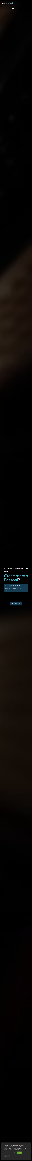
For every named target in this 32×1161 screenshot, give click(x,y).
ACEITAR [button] (19, 1152)
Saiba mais (7, 1156)
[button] (13, 8)
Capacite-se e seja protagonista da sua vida (14, 588)
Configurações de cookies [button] (10, 1153)
